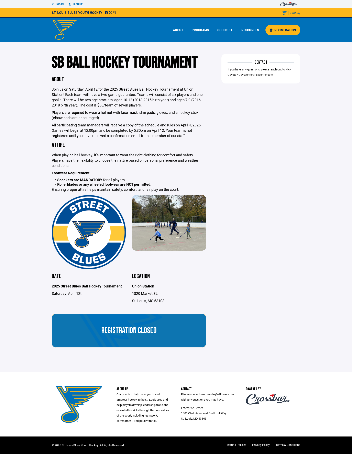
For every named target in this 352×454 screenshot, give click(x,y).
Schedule (225, 30)
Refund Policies (236, 445)
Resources (250, 30)
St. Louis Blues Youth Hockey (77, 12)
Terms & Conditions (288, 445)
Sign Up (78, 4)
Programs (200, 30)
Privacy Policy (261, 445)
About (178, 30)
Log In (59, 4)
